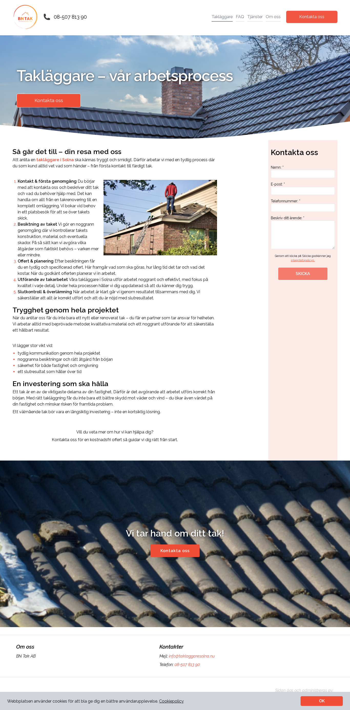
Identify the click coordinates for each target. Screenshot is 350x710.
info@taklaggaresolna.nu (192, 656)
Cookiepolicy (171, 701)
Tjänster (255, 16)
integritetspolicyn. (303, 260)
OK (322, 700)
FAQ (240, 16)
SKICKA (303, 273)
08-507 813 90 (70, 17)
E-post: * (278, 184)
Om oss (273, 16)
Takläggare (222, 16)
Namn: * (277, 167)
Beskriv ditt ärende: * (287, 218)
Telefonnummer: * (285, 201)
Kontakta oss (311, 16)
